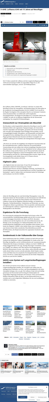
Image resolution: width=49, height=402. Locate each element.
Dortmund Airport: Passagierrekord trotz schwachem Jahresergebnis (30, 329)
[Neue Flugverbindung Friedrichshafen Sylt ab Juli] (41, 308)
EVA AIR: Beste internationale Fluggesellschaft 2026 (18, 372)
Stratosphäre (27, 339)
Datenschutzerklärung (32, 399)
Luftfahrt (42, 337)
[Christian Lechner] (2, 22)
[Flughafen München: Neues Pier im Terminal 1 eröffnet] (18, 323)
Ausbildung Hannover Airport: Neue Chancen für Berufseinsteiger (18, 314)
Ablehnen (32, 397)
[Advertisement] (24, 96)
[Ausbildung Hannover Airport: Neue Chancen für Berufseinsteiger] (18, 308)
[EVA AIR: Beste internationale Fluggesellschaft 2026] (18, 365)
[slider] (20, 25)
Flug (25, 337)
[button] (46, 387)
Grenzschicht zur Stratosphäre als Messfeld (18, 68)
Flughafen (29, 337)
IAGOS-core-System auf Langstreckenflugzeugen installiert (22, 75)
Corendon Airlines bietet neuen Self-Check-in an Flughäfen (29, 314)
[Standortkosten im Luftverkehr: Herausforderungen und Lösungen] (7, 308)
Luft (38, 337)
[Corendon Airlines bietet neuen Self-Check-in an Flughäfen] (30, 308)
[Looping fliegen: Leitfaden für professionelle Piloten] (7, 323)
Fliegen (21, 337)
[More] (47, 22)
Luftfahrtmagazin (21, 347)
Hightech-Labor (11, 70)
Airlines (8, 13)
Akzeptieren (22, 397)
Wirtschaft (27, 369)
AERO (11, 337)
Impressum (38, 399)
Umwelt (3, 13)
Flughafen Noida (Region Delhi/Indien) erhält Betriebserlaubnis (41, 329)
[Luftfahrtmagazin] (9, 1)
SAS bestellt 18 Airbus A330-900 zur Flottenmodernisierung (42, 372)
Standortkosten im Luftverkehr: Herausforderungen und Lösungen (7, 314)
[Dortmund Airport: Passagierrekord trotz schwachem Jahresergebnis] (30, 323)
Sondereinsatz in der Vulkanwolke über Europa (19, 73)
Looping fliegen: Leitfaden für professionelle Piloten (7, 329)
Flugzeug (34, 337)
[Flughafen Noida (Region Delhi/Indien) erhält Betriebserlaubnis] (41, 323)
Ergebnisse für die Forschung (14, 71)
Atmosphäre (16, 337)
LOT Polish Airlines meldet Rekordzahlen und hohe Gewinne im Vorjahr (30, 372)
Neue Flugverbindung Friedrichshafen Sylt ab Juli (41, 314)
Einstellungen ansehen (42, 397)
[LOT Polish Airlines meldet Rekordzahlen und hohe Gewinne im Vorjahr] (30, 365)
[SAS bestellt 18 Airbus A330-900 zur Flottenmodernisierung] (42, 365)
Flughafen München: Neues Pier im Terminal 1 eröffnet (18, 329)
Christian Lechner (9, 22)
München (21, 339)
